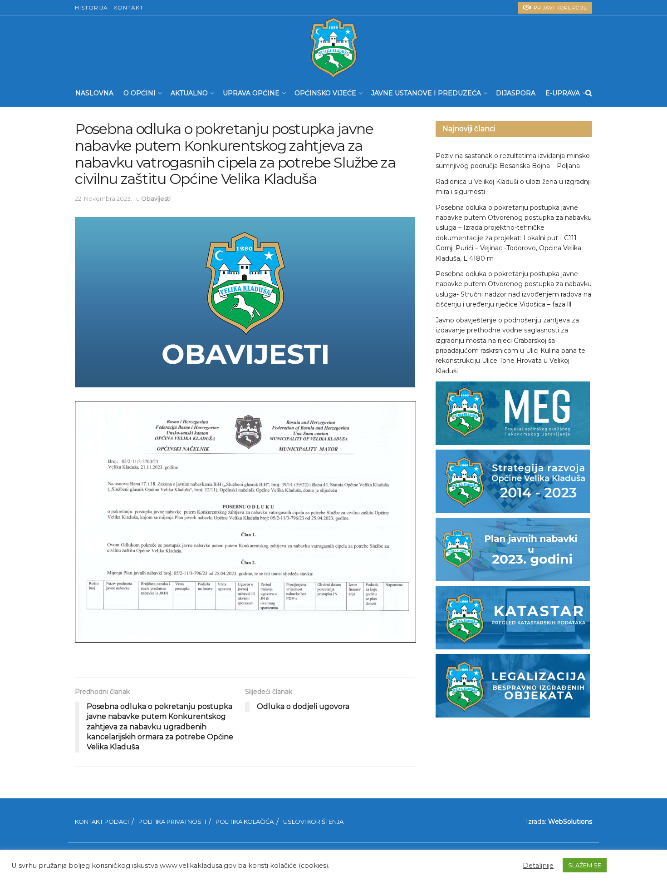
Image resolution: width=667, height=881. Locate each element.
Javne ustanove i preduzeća (426, 93)
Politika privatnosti (172, 821)
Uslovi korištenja (313, 821)
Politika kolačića (245, 821)
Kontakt (128, 7)
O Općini (139, 93)
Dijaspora (515, 93)
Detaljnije (538, 865)
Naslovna (94, 93)
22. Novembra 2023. (103, 198)
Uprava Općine (251, 93)
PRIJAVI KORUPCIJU (560, 8)
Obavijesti (156, 198)
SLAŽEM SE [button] (584, 865)
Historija (91, 7)
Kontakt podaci (102, 821)
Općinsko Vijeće (325, 93)
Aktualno (189, 93)
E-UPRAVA (562, 93)
